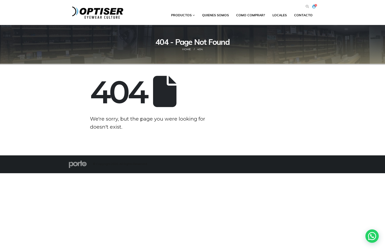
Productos (181, 15)
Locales (279, 15)
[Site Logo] (98, 12)
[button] (307, 6)
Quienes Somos (215, 15)
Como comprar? (250, 15)
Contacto (303, 15)
